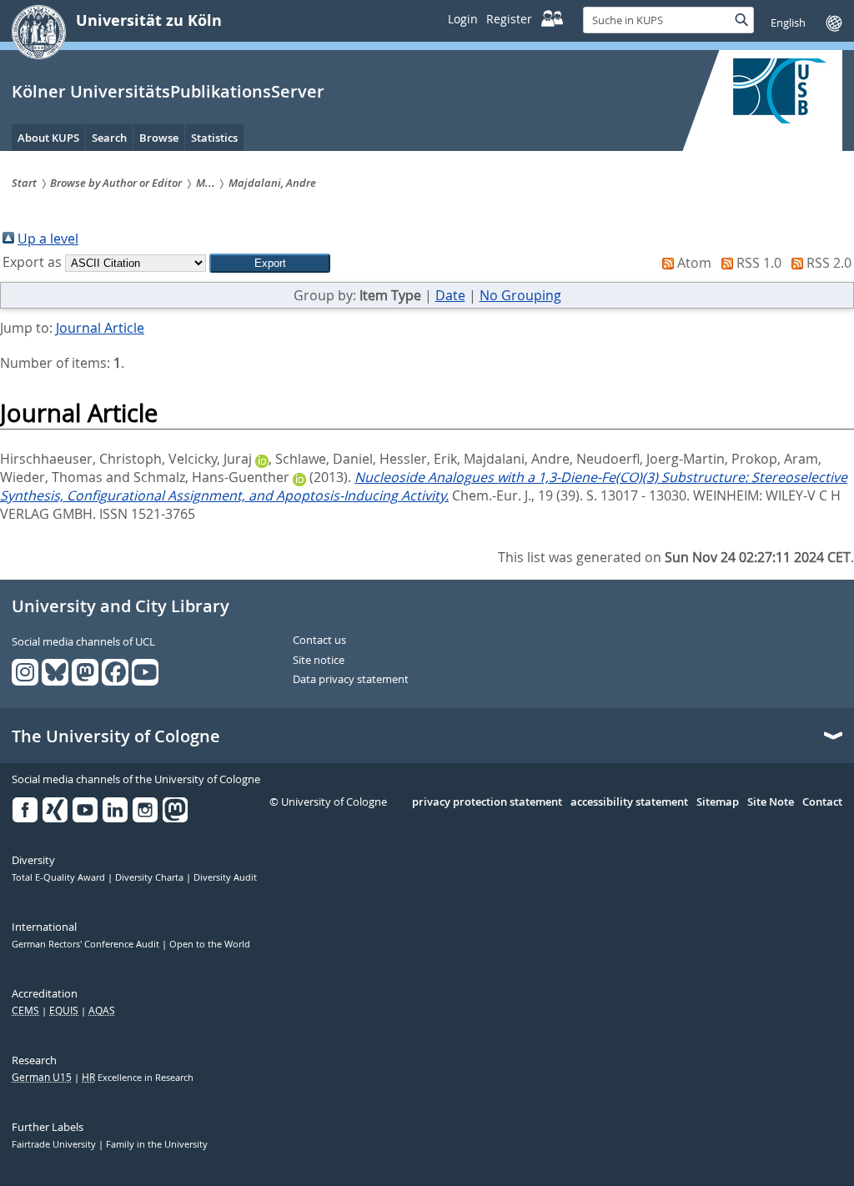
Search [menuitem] (109, 137)
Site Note (770, 802)
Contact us (319, 640)
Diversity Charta (150, 877)
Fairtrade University (55, 1144)
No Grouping (520, 295)
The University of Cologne (116, 736)
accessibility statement (629, 802)
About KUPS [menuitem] (48, 137)
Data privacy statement (351, 679)
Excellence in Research (137, 1077)
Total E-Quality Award (60, 877)
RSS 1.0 (758, 263)
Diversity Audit (225, 877)
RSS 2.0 (828, 263)
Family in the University (157, 1144)
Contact (822, 802)
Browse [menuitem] (158, 137)
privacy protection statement (487, 802)
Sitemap (717, 802)
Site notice (318, 660)
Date (450, 295)
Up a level (48, 238)
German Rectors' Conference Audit (87, 944)
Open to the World (209, 944)
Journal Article (100, 328)
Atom (694, 263)
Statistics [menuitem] (214, 137)
